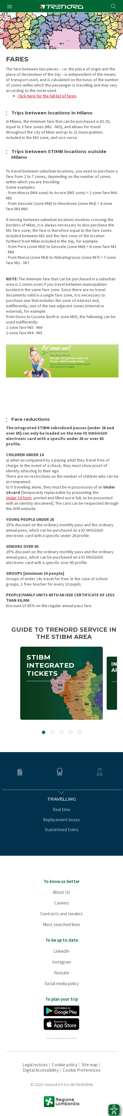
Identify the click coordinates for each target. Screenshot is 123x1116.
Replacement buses (61, 819)
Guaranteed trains (62, 829)
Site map (90, 1064)
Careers (61, 903)
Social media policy (61, 983)
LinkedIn (61, 951)
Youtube (61, 973)
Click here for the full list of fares (47, 96)
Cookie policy (64, 1064)
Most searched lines (61, 924)
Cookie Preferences (82, 1070)
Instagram (61, 962)
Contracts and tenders (61, 914)
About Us (61, 892)
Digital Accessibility (41, 1070)
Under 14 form (18, 497)
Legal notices (35, 1064)
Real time (61, 809)
